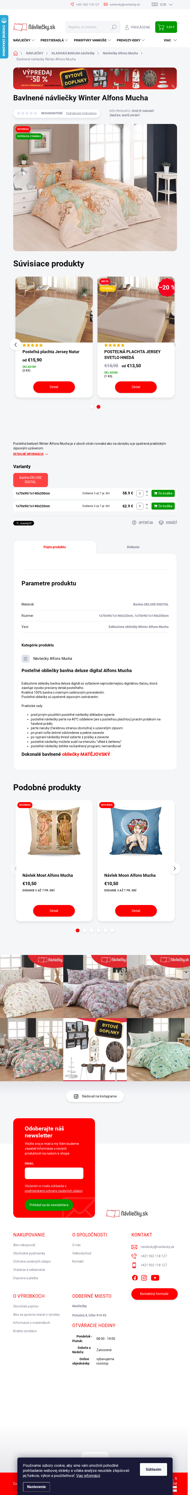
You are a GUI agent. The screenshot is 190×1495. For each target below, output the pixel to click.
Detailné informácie (28, 454)
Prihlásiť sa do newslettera (49, 1205)
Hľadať (114, 27)
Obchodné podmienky (29, 1253)
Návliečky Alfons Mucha (52, 658)
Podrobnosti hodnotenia (81, 113)
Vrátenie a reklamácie (29, 1270)
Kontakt (78, 1261)
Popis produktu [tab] (55, 547)
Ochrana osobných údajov (32, 1261)
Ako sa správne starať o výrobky (36, 1314)
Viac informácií (88, 1475)
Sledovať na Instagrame (99, 1096)
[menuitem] (24, 40)
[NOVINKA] (54, 836)
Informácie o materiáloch (31, 1323)
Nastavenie (36, 1487)
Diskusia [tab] (133, 547)
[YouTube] (155, 1276)
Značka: (125, 115)
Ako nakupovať (24, 1245)
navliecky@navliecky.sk (157, 1247)
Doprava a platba (25, 1278)
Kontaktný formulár (154, 1294)
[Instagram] (144, 1276)
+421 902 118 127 (154, 1256)
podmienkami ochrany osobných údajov (54, 1191)
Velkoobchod (81, 1253)
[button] (91, 406)
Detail (54, 387)
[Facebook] (134, 1276)
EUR (163, 4)
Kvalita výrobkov (25, 1331)
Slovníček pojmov (26, 1306)
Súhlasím (153, 1469)
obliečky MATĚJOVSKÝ (86, 754)
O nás (76, 1245)
